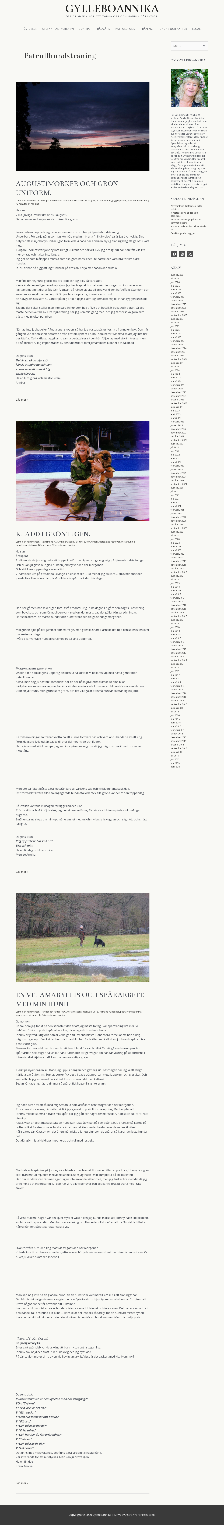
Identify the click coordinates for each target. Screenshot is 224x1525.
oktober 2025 (177, 311)
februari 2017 (177, 685)
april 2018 (176, 634)
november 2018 (178, 608)
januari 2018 (177, 645)
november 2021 (178, 476)
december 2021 (178, 473)
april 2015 (176, 766)
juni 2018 (175, 627)
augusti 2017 (177, 663)
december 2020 (178, 517)
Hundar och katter (172, 28)
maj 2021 (175, 498)
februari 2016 (177, 730)
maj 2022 (175, 454)
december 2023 (178, 392)
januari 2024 (177, 388)
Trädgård (102, 28)
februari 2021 (177, 509)
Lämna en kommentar (27, 200)
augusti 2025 (177, 318)
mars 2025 (176, 337)
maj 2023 (175, 410)
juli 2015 (175, 755)
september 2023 (179, 403)
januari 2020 (177, 557)
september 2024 (179, 359)
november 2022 (178, 432)
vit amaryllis (35, 1015)
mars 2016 (176, 726)
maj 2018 (175, 630)
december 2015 (178, 737)
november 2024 (178, 351)
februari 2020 (177, 553)
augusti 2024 (177, 362)
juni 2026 (175, 282)
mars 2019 (176, 594)
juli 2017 (175, 667)
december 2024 (178, 348)
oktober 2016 (177, 700)
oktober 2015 (177, 744)
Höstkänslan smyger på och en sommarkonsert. (186, 221)
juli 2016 (175, 711)
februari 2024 (177, 384)
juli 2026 (175, 278)
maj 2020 (175, 542)
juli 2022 (175, 447)
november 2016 (178, 696)
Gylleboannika (112, 8)
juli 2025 (175, 322)
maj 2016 (175, 718)
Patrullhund (125, 28)
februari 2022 (177, 465)
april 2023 (176, 414)
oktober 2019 (177, 568)
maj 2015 (175, 763)
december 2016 (178, 693)
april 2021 (176, 502)
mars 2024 (176, 381)
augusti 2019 (177, 575)
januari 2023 (177, 425)
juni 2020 (175, 539)
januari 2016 (177, 733)
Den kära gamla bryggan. (183, 233)
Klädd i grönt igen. (53, 534)
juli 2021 (175, 491)
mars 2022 (176, 462)
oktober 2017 (177, 656)
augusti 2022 (177, 443)
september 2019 (179, 572)
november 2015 (178, 741)
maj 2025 (175, 329)
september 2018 (179, 616)
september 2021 (179, 484)
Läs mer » (22, 399)
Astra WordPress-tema (140, 1515)
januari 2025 (177, 344)
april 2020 (176, 546)
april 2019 (176, 590)
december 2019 (178, 561)
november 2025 (178, 307)
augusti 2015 (177, 752)
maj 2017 (175, 674)
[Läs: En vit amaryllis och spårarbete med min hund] (82, 937)
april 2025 (176, 333)
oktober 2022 (177, 436)
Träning (146, 28)
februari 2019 (177, 597)
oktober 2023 (177, 399)
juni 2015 (175, 759)
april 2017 (176, 678)
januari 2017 (177, 689)
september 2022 (179, 440)
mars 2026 (176, 293)
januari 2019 (177, 601)
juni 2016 (175, 715)
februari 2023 (177, 421)
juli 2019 (175, 579)
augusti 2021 (177, 487)
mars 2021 (176, 506)
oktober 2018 (177, 612)
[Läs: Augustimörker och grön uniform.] (82, 126)
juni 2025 (175, 326)
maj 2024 (175, 373)
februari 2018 (177, 641)
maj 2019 (175, 586)
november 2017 (178, 652)
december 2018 (178, 605)
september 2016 (179, 704)
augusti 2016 (177, 707)
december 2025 (178, 304)
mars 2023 (176, 418)
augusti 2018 (177, 619)
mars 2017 (176, 682)
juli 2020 (175, 535)
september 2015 (179, 748)
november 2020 (178, 520)
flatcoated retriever (109, 541)
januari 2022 (177, 469)
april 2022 (176, 458)
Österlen (30, 28)
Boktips (84, 28)
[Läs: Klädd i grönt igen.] (82, 471)
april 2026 (176, 289)
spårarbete (22, 1015)
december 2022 (178, 429)
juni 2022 (175, 451)
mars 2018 (176, 638)
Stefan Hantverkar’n (58, 28)
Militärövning (128, 541)
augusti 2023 (177, 407)
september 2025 (179, 315)
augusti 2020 (177, 531)
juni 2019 (175, 583)
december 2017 (178, 649)
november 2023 (178, 395)
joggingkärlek (119, 200)
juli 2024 (175, 366)
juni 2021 (175, 495)
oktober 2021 (177, 480)
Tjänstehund (44, 545)
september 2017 (179, 660)
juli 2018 (175, 623)
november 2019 (178, 564)
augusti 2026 (177, 274)
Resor (196, 28)
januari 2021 (177, 513)
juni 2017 (175, 671)
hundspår (114, 1011)
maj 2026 (175, 285)
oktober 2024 (177, 355)
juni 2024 (175, 370)
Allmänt (107, 200)
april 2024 (176, 377)
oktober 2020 (177, 524)
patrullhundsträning (138, 200)
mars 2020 (176, 550)
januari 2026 (177, 300)
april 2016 (176, 722)
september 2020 (179, 528)
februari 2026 (177, 296)
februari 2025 (177, 340)
